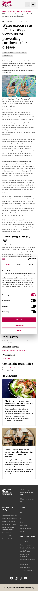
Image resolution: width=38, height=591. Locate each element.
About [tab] (31, 264)
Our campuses (25, 516)
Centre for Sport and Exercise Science (14, 350)
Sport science (8, 56)
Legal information (25, 551)
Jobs (21, 522)
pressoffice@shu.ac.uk (12, 368)
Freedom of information (27, 548)
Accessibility (24, 542)
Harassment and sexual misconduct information (27, 561)
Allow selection (19, 325)
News (22, 519)
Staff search (24, 525)
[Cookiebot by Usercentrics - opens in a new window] (28, 259)
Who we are (24, 513)
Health (24, 53)
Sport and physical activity (12, 53)
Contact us (23, 531)
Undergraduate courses (9, 515)
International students (9, 524)
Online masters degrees (9, 518)
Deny (19, 330)
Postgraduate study (8, 521)
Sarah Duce (6, 358)
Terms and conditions (27, 570)
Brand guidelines (25, 528)
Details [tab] (19, 264)
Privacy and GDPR (26, 567)
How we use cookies (26, 545)
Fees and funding (7, 539)
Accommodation (7, 536)
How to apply (6, 533)
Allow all (19, 320)
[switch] (33, 300)
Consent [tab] (7, 264)
